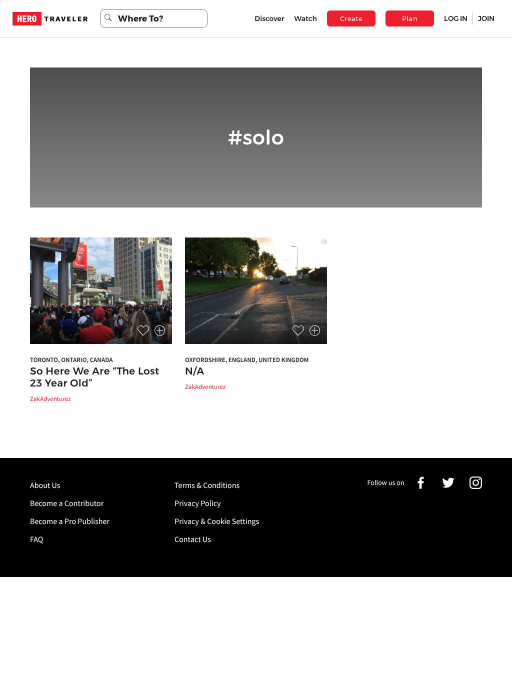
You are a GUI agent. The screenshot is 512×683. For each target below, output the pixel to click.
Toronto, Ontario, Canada (71, 360)
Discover (269, 18)
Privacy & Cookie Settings (216, 521)
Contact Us (192, 539)
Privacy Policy (197, 503)
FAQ (36, 539)
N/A (194, 372)
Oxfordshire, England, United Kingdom (246, 360)
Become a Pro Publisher (70, 521)
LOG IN (456, 18)
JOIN (486, 18)
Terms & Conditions (207, 485)
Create (351, 18)
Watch (305, 18)
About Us (45, 485)
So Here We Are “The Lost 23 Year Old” (95, 378)
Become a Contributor (67, 503)
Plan (410, 18)
